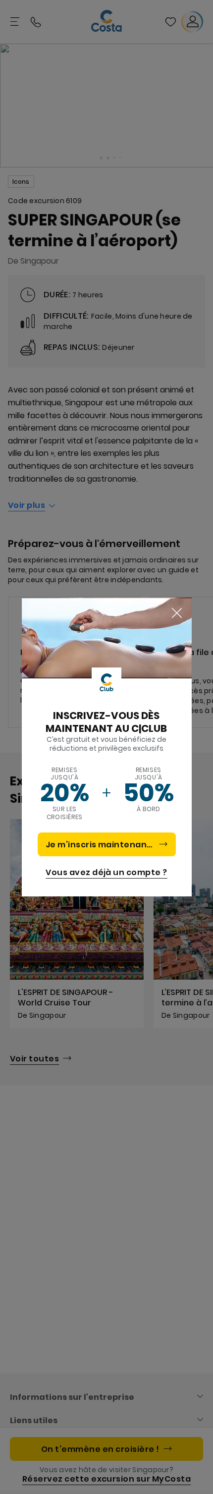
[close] (177, 613)
